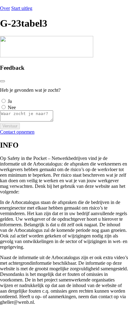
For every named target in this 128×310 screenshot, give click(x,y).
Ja (10, 101)
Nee (12, 107)
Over (5, 8)
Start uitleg (21, 8)
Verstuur (9, 126)
